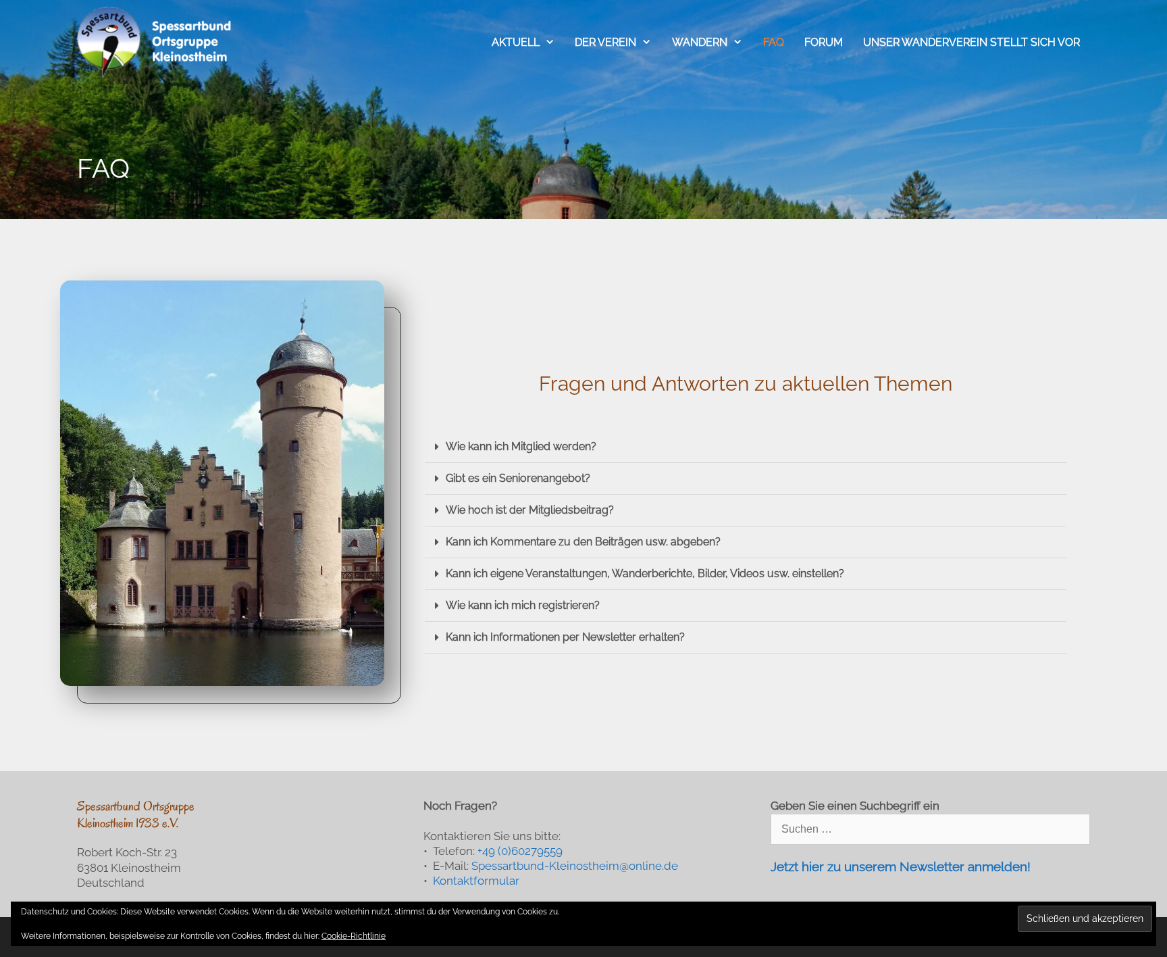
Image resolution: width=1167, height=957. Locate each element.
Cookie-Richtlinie (353, 936)
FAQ (773, 42)
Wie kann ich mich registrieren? (523, 605)
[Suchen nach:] (930, 828)
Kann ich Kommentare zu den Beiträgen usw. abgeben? (583, 541)
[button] (745, 447)
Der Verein (605, 42)
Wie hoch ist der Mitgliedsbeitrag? (530, 510)
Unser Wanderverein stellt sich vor (971, 42)
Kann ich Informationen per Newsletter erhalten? (565, 637)
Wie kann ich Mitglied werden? (521, 446)
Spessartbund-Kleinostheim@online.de (574, 866)
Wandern (699, 42)
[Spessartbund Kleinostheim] (155, 42)
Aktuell (516, 42)
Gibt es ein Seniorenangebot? (518, 478)
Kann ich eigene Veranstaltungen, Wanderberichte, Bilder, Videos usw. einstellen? (645, 573)
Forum (823, 42)
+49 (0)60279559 (520, 851)
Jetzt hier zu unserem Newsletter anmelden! (901, 866)
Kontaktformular (476, 880)
